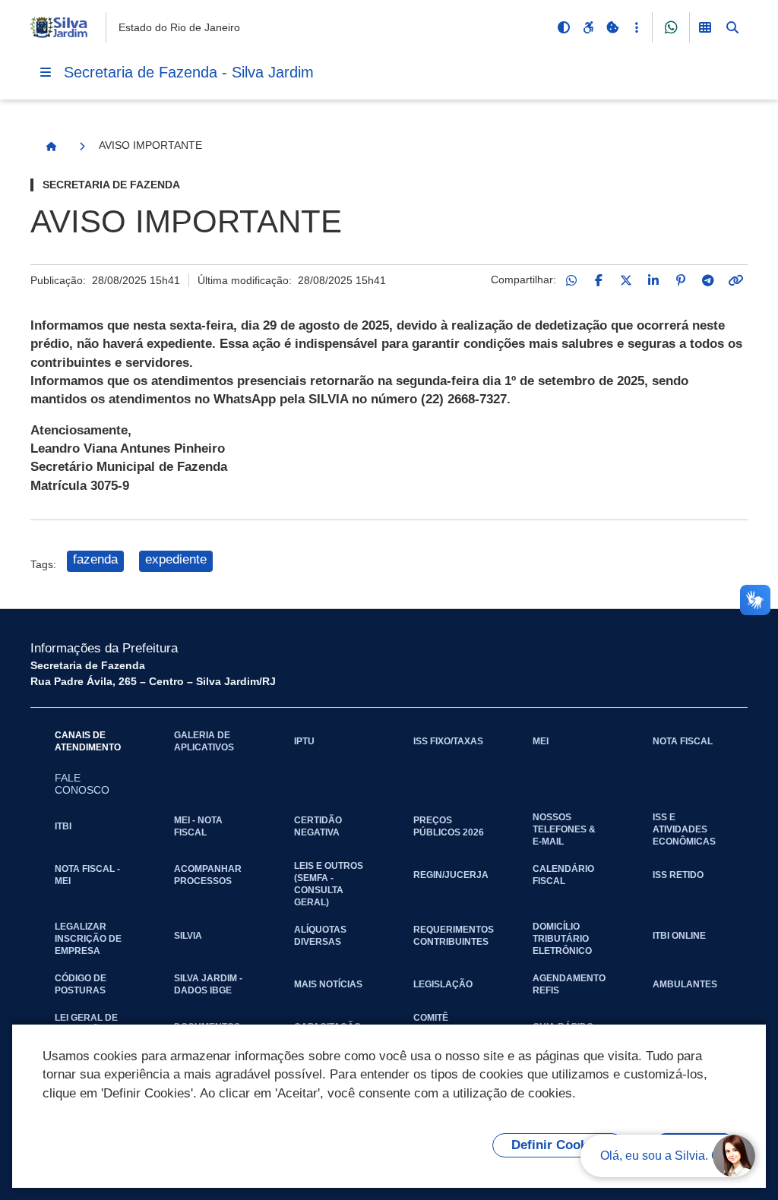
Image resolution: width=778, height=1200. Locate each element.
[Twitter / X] (626, 280)
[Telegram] (708, 280)
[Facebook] (599, 280)
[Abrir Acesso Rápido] (637, 27)
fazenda (95, 559)
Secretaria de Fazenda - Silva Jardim (189, 72)
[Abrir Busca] (732, 27)
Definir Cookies (558, 1145)
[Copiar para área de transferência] (735, 280)
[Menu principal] (45, 72)
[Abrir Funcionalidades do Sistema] (705, 27)
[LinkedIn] (653, 280)
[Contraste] (564, 27)
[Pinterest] (681, 280)
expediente (176, 559)
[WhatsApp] (571, 280)
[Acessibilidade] (588, 27)
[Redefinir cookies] (612, 27)
